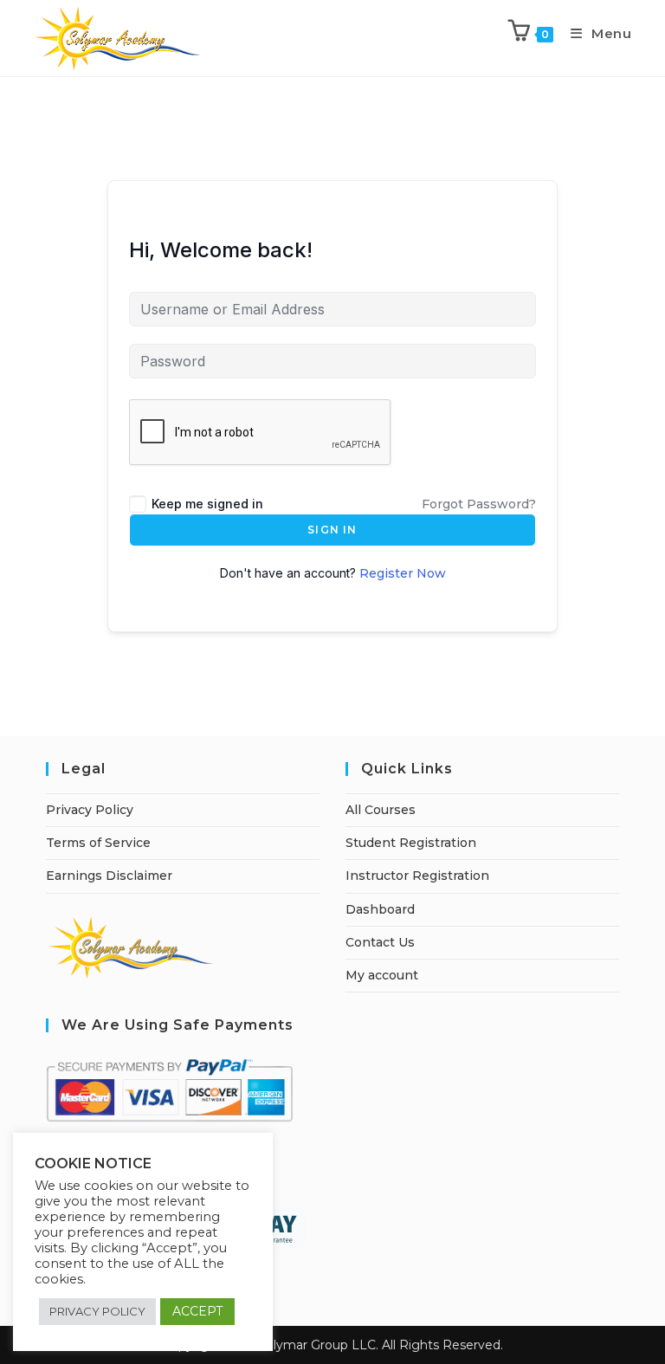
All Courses (380, 810)
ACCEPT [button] (197, 1311)
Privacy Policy (89, 810)
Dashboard (380, 909)
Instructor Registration (417, 875)
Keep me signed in (207, 503)
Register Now (402, 573)
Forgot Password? (479, 504)
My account (381, 975)
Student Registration (410, 842)
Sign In (332, 529)
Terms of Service (98, 842)
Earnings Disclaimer (109, 875)
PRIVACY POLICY (97, 1311)
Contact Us (380, 942)
